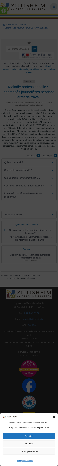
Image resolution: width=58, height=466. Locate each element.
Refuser (29, 443)
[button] (53, 417)
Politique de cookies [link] (25, 461)
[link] (10, 416)
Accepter (29, 436)
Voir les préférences (29, 451)
